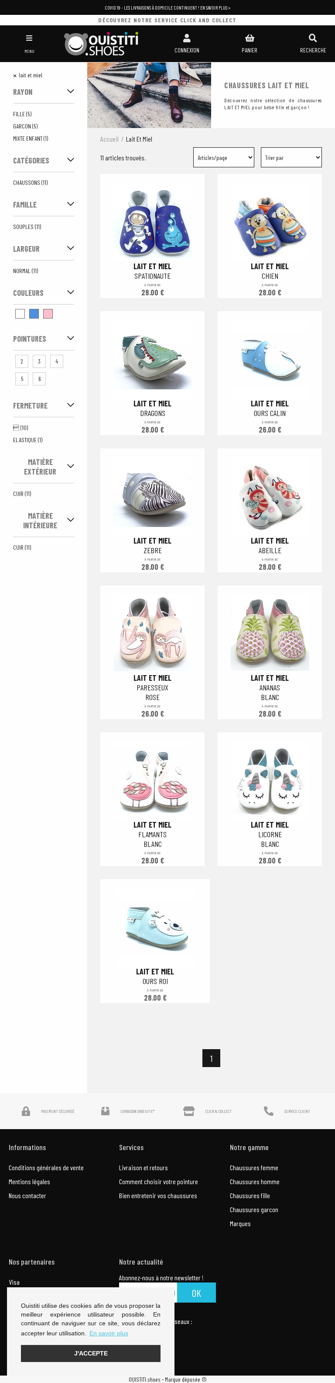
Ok (196, 1292)
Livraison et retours (143, 1167)
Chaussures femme (254, 1167)
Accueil (109, 139)
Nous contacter (27, 1195)
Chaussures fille (250, 1195)
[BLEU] (34, 314)
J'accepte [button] (91, 1353)
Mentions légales (29, 1181)
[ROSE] (48, 314)
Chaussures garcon (254, 1209)
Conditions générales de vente (46, 1167)
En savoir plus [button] (108, 1333)
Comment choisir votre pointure (158, 1181)
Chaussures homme (255, 1181)
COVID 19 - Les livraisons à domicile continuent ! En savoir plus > (167, 7)
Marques (240, 1223)
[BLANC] (20, 314)
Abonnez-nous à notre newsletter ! (161, 1277)
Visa (14, 1282)
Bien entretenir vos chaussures (158, 1195)
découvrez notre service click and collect (167, 20)
